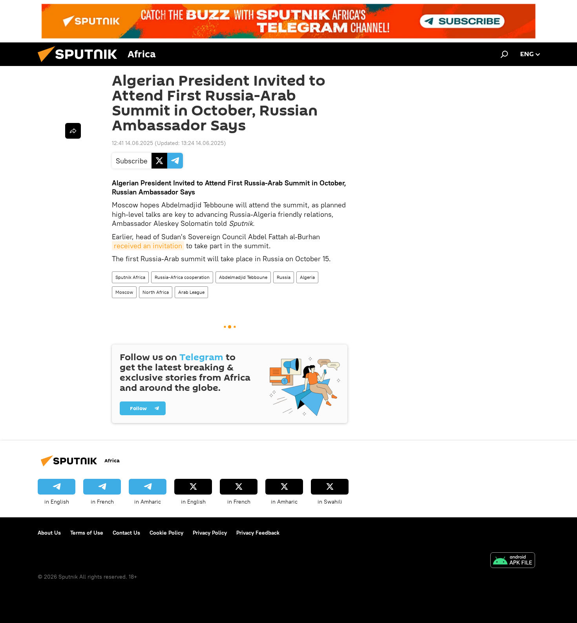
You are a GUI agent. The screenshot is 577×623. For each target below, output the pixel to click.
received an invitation (148, 245)
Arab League (191, 292)
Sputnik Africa (130, 277)
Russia (283, 277)
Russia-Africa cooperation (182, 277)
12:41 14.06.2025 (132, 143)
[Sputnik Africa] (80, 64)
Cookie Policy (166, 532)
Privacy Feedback (257, 532)
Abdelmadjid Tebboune (243, 277)
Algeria (307, 277)
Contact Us (126, 532)
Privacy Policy (210, 532)
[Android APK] (512, 561)
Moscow (124, 292)
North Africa (155, 292)
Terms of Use (86, 532)
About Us (49, 532)
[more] (73, 131)
